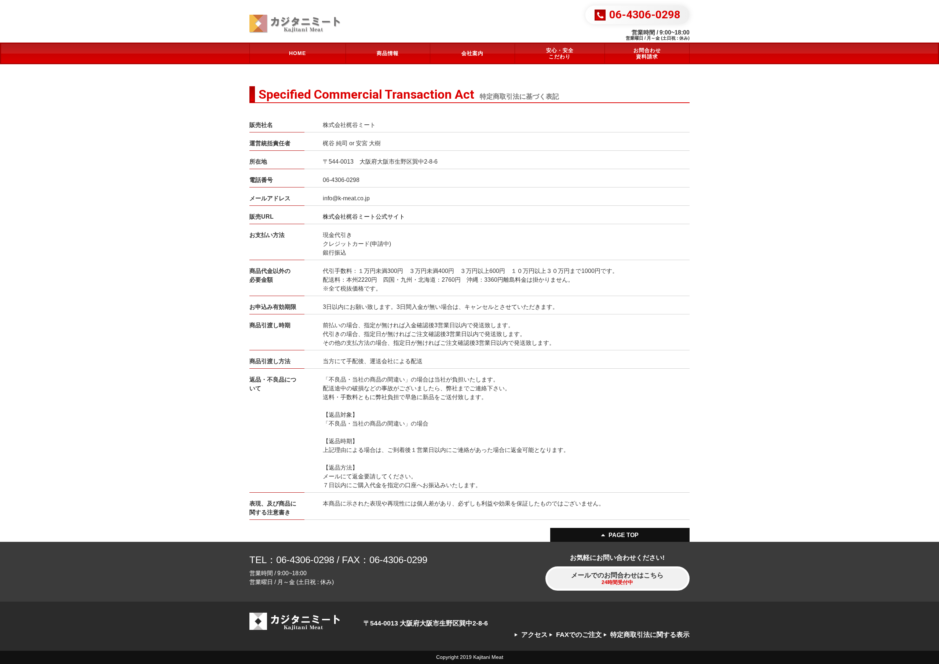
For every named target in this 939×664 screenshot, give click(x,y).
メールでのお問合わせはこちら (617, 578)
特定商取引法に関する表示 (650, 634)
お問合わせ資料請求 (647, 53)
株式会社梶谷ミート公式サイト (364, 217)
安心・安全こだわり (560, 53)
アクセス (534, 634)
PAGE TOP (624, 535)
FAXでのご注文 (579, 634)
